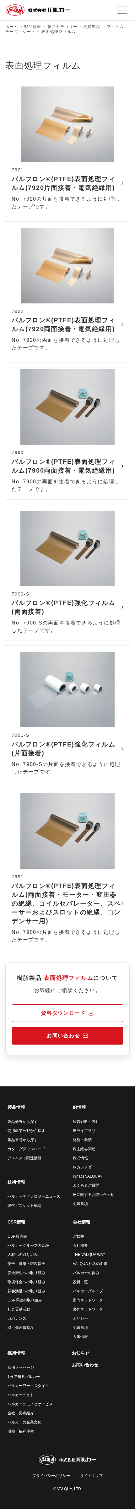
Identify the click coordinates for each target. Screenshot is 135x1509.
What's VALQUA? (87, 1176)
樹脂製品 (92, 27)
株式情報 (80, 1158)
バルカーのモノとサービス (30, 1404)
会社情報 (81, 1221)
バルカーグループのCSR (29, 1245)
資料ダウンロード (63, 1013)
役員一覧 (80, 1282)
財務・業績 (82, 1140)
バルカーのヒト (21, 1395)
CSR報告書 (17, 1236)
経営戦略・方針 (86, 1121)
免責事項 (80, 1203)
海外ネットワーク (88, 1309)
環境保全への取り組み (26, 1282)
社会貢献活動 (19, 1309)
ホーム (11, 27)
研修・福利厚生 (21, 1431)
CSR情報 (16, 1221)
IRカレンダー (84, 1167)
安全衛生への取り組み (26, 1273)
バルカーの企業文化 (24, 1422)
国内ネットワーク (88, 1300)
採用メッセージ (21, 1367)
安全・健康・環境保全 (26, 1264)
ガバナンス (17, 1318)
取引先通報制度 (21, 1327)
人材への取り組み (23, 1254)
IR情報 (79, 1107)
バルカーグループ (88, 1291)
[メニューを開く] (122, 10)
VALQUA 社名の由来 (90, 1264)
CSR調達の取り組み (25, 1300)
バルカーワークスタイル (28, 1386)
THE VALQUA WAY (89, 1254)
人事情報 (80, 1336)
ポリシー (80, 1318)
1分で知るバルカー (24, 1376)
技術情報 (16, 1181)
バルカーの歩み (86, 1273)
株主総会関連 (84, 1149)
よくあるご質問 (86, 1185)
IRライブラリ (84, 1131)
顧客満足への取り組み (26, 1291)
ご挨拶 (78, 1236)
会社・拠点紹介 (21, 1413)
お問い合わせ (63, 1035)
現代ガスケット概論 (24, 1205)
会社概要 (80, 1245)
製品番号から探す (23, 1140)
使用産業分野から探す (26, 1131)
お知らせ (80, 1353)
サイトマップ (91, 1475)
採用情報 (16, 1353)
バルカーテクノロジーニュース (34, 1196)
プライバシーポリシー (51, 1475)
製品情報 (32, 27)
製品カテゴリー (62, 27)
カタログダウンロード (26, 1149)
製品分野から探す (23, 1121)
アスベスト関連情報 (24, 1158)
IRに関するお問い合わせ (93, 1194)
